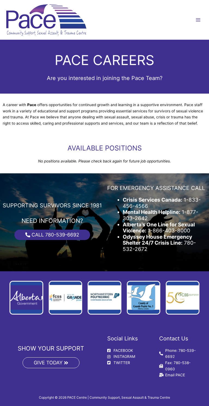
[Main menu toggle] (198, 19)
